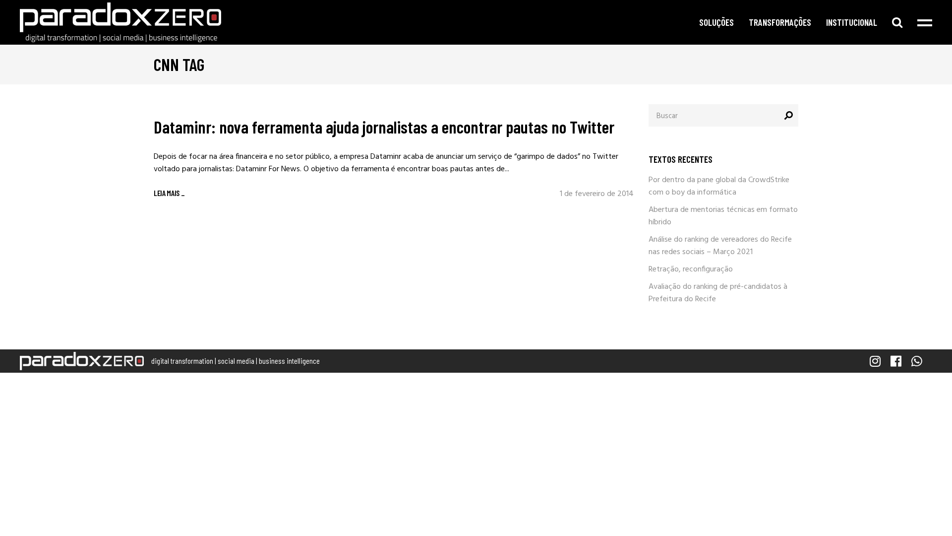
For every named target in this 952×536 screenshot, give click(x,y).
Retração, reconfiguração (691, 269)
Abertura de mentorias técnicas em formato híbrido (723, 216)
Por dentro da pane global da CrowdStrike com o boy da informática (719, 186)
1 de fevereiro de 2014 (597, 194)
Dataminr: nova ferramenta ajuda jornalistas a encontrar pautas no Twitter (384, 126)
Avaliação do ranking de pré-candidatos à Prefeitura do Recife (718, 293)
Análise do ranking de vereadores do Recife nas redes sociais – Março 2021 (720, 246)
